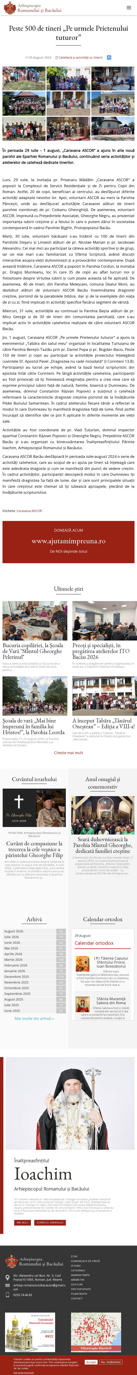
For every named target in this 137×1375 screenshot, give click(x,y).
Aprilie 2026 (13, 954)
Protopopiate (81, 1289)
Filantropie (79, 1293)
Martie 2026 (13, 959)
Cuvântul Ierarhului (50, 1222)
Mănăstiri (77, 1279)
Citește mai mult (68, 752)
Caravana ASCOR (29, 511)
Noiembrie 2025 (16, 982)
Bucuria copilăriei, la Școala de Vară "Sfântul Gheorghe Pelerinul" (33, 651)
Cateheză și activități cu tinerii (80, 57)
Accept (91, 1362)
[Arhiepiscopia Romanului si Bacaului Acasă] (32, 7)
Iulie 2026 (11, 937)
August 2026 (13, 931)
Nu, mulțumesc (111, 1362)
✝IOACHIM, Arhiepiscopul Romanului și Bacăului (34, 834)
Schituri (77, 1284)
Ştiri (74, 1256)
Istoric (76, 1265)
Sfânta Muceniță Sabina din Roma (111, 1001)
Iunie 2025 (12, 1011)
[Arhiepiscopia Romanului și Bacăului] (34, 1260)
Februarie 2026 (15, 965)
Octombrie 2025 (16, 988)
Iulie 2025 (11, 1005)
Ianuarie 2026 (14, 971)
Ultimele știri (68, 588)
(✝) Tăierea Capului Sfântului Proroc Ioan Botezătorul (111, 962)
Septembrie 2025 (17, 993)
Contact (77, 1298)
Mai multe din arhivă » (34, 1018)
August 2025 (13, 999)
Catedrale (78, 1270)
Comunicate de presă (85, 1261)
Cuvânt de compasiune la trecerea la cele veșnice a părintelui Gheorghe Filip (34, 849)
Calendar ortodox (94, 943)
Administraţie (80, 1275)
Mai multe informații (24, 1373)
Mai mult (22, 1222)
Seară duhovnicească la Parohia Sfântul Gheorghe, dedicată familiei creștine (102, 845)
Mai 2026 (11, 948)
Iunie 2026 (12, 942)
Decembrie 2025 (16, 976)
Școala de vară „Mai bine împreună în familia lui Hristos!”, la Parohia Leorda (34, 726)
